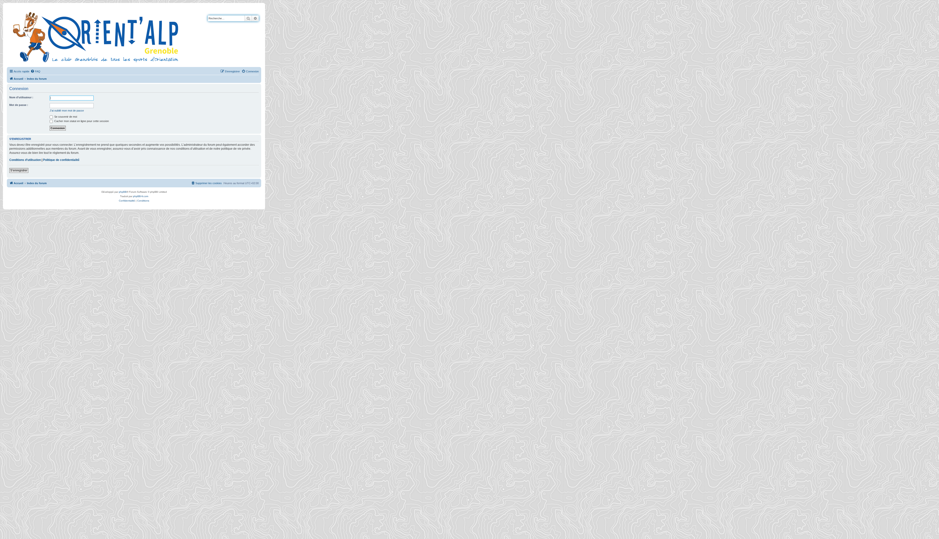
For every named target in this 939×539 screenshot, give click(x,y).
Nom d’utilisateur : (21, 97)
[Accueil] (96, 36)
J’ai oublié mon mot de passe (67, 110)
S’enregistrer (18, 170)
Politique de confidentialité (61, 160)
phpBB (123, 192)
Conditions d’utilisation (25, 160)
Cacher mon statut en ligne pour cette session (81, 121)
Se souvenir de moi (65, 116)
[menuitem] (35, 71)
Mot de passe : (18, 104)
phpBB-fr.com (140, 196)
